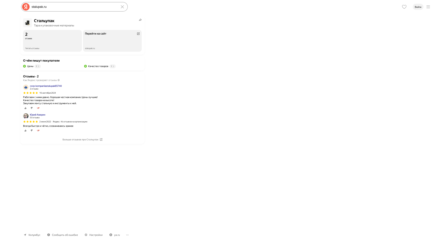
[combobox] (74, 6)
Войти (418, 7)
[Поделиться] (140, 19)
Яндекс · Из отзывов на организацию (70, 121)
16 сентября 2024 (47, 93)
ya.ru (117, 234)
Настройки (96, 234)
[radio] (25, 108)
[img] (30, 93)
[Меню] (428, 6)
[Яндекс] (26, 7)
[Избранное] (404, 7)
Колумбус (34, 234)
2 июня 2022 (45, 121)
